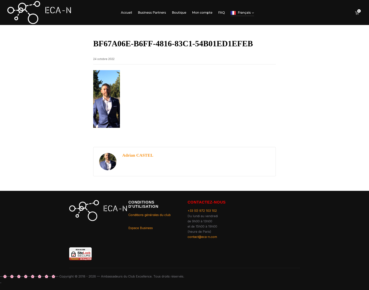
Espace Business (140, 228)
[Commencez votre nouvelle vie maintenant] (98, 202)
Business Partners (152, 12)
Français (244, 12)
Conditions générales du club (149, 215)
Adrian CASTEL (137, 155)
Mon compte (202, 12)
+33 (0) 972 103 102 (202, 211)
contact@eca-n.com (202, 237)
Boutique (179, 12)
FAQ (221, 12)
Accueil (126, 12)
